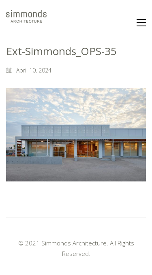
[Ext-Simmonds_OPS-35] (76, 134)
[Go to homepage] (26, 22)
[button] (141, 22)
